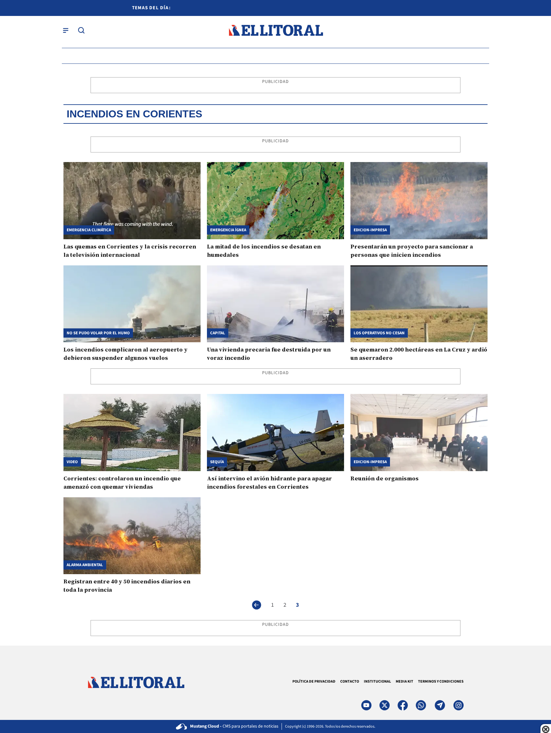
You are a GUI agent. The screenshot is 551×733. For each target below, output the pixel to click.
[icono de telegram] (439, 705)
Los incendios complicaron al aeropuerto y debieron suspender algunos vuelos (125, 353)
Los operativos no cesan (379, 333)
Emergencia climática (89, 230)
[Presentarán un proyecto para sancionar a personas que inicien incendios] (419, 200)
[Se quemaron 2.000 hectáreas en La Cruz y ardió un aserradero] (419, 304)
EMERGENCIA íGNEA (228, 230)
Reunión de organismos (384, 478)
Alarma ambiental (85, 565)
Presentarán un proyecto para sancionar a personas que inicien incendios (411, 250)
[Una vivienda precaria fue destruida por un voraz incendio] (275, 304)
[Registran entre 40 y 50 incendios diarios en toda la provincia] (132, 535)
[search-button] (81, 30)
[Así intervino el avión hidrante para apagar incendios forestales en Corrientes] (275, 432)
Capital (217, 333)
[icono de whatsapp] (421, 705)
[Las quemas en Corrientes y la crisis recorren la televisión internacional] (132, 200)
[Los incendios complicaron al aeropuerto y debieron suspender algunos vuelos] (132, 304)
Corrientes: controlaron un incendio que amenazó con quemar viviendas (122, 482)
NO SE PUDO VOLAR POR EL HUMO (98, 333)
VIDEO (72, 462)
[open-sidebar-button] (66, 30)
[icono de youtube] (366, 705)
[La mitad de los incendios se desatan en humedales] (275, 200)
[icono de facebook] (403, 705)
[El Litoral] (275, 30)
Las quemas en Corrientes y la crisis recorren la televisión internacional (129, 250)
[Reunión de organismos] (419, 432)
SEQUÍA (217, 462)
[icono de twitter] (384, 705)
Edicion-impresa (370, 230)
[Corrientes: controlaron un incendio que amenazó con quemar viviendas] (132, 432)
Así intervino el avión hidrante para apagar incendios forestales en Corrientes (269, 482)
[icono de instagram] (458, 705)
